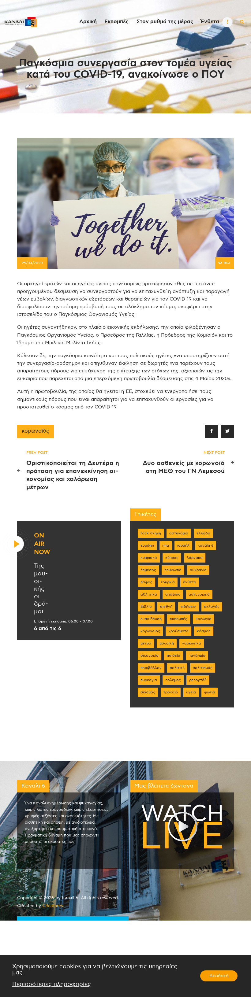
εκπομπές (178, 619)
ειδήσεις (188, 606)
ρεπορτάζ (197, 680)
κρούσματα (178, 631)
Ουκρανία (198, 570)
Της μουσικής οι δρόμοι (41, 589)
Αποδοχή (218, 976)
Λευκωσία (173, 570)
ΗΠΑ (165, 545)
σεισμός (147, 692)
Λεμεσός (148, 570)
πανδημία (197, 655)
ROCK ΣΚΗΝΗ (150, 533)
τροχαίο (170, 692)
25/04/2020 (32, 263)
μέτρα (145, 643)
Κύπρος (171, 557)
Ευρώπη (147, 545)
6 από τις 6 (47, 628)
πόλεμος (173, 680)
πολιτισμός (202, 668)
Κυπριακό (148, 557)
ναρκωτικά (191, 643)
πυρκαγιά (148, 680)
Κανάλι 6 (205, 545)
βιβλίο (146, 606)
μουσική (166, 643)
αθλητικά (148, 594)
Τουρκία (168, 582)
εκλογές (211, 606)
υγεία (191, 692)
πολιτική (177, 668)
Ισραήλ (183, 545)
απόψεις (172, 594)
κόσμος (204, 631)
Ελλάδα (203, 533)
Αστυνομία (178, 533)
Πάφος (146, 582)
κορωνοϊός (35, 431)
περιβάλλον (151, 668)
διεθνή (166, 606)
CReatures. (53, 906)
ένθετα (189, 582)
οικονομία (149, 655)
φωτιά (209, 692)
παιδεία (173, 655)
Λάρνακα (195, 557)
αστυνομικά (199, 594)
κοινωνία (204, 619)
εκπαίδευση (151, 619)
